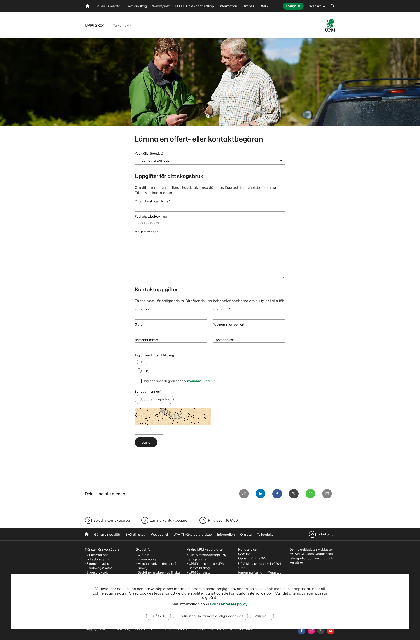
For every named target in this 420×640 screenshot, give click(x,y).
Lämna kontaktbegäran (170, 520)
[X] (294, 493)
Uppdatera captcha (154, 399)
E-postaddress (223, 339)
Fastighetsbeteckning (151, 216)
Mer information (146, 231)
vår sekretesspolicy (229, 604)
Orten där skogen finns (151, 201)
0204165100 (247, 553)
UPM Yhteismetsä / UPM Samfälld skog (207, 565)
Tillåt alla (158, 616)
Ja (146, 362)
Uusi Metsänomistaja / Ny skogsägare (208, 557)
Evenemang (147, 559)
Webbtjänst (159, 534)
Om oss (246, 534)
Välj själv (262, 616)
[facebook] (301, 630)
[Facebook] (277, 493)
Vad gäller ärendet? (149, 153)
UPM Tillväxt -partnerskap (192, 534)
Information (226, 534)
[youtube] (330, 630)
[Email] (327, 493)
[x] (321, 630)
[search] (332, 6)
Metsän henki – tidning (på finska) (157, 565)
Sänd (146, 442)
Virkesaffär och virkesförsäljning (98, 557)
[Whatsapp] (310, 493)
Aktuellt (143, 555)
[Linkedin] (260, 493)
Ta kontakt (121, 25)
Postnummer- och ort (228, 324)
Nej (146, 371)
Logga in (293, 5)
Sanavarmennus (147, 391)
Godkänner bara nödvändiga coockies (210, 616)
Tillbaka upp (326, 534)
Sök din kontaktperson (112, 520)
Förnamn (142, 309)
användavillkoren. (199, 381)
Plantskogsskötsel (99, 568)
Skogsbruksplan (98, 572)
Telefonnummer (146, 339)
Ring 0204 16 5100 (223, 520)
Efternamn (220, 309)
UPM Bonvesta (200, 572)
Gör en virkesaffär (107, 534)
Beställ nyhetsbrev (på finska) (159, 572)
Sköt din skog (135, 534)
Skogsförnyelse (97, 563)
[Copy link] (244, 493)
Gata (138, 324)
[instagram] (311, 630)
